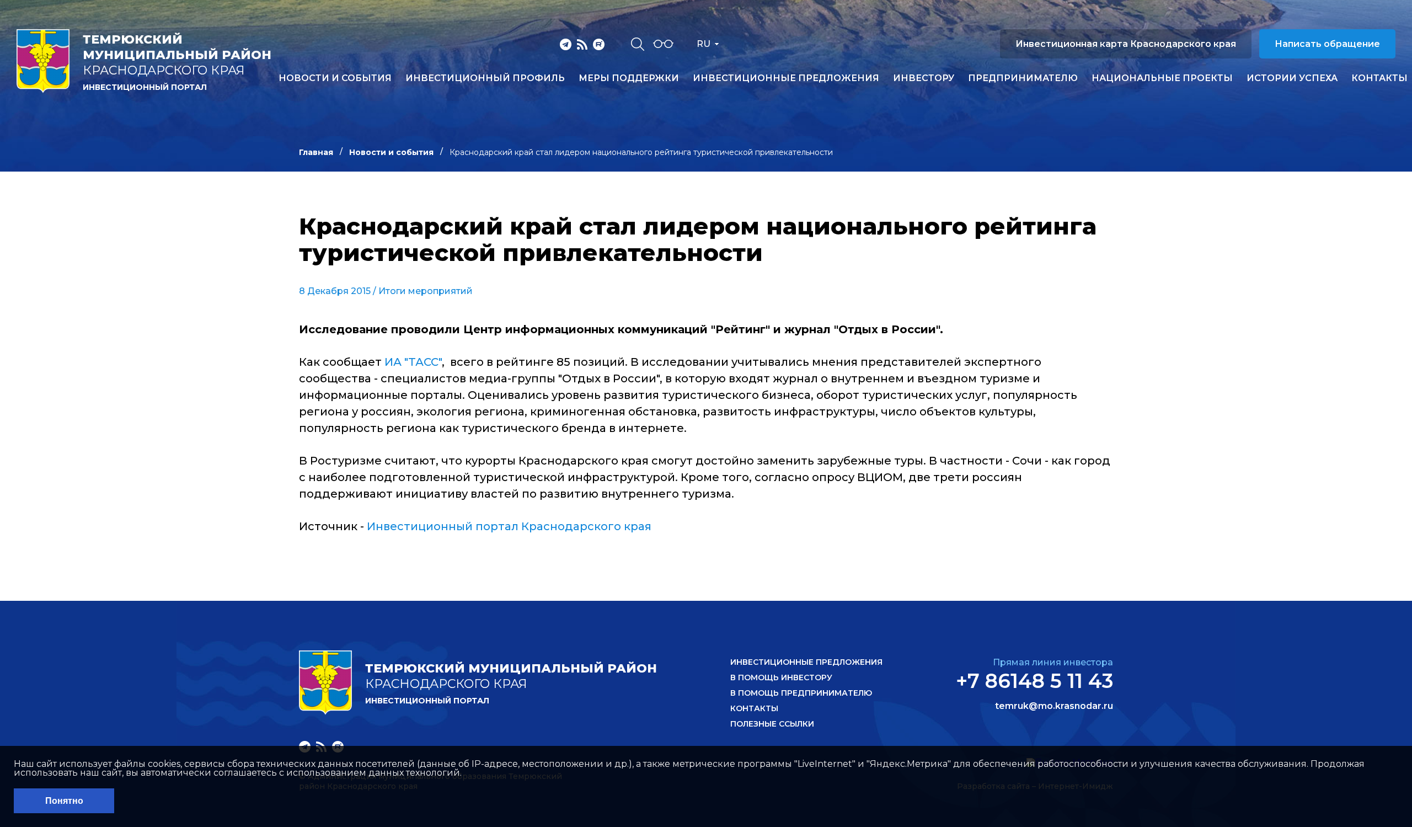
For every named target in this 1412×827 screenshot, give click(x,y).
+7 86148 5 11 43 (1034, 681)
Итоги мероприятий (425, 291)
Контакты (1379, 78)
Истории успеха (1292, 78)
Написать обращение (1327, 44)
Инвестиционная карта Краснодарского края (1125, 44)
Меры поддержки (629, 78)
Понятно (64, 800)
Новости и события (335, 78)
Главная (316, 152)
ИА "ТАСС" (413, 362)
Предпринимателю (1023, 78)
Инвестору (923, 78)
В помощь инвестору (781, 677)
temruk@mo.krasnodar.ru (1054, 706)
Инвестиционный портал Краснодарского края (509, 526)
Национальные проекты (1162, 78)
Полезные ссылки (772, 724)
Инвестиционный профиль (485, 78)
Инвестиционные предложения (786, 78)
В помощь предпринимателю (801, 693)
